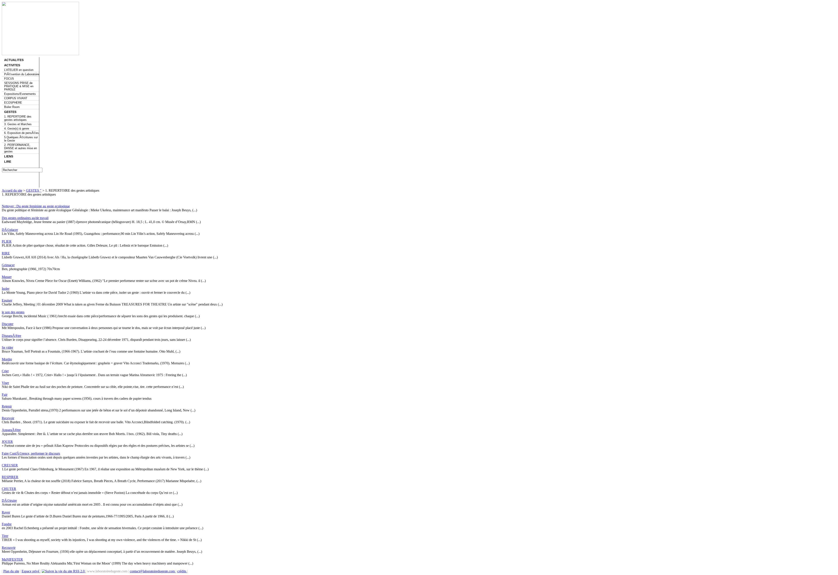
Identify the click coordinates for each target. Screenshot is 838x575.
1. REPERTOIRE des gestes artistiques (17, 118)
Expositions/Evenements (20, 94)
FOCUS (9, 78)
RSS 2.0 (79, 571)
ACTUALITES (14, 60)
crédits (182, 571)
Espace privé (31, 571)
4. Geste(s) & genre (16, 128)
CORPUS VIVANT (15, 98)
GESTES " (33, 190)
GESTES (10, 112)
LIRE (7, 161)
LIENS (8, 156)
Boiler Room (12, 107)
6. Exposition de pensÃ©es (21, 133)
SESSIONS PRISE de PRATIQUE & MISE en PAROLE (18, 86)
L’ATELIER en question (18, 70)
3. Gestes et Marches (18, 124)
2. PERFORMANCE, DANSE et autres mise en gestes (20, 148)
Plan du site (11, 571)
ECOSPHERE (13, 102)
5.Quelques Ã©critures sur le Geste (21, 139)
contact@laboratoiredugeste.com (153, 571)
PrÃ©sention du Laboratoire (21, 74)
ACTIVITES (12, 65)
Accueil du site (12, 190)
